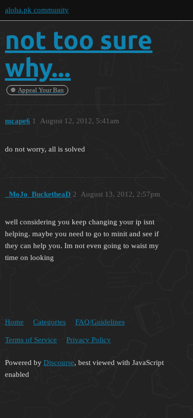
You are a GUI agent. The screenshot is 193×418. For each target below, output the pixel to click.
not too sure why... (78, 53)
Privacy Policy (88, 340)
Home (14, 322)
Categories (49, 322)
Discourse (59, 362)
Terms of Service (31, 340)
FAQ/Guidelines (100, 322)
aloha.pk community (37, 10)
